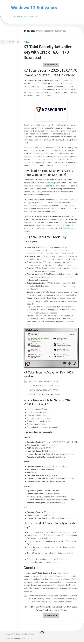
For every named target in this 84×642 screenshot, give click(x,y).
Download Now (51, 65)
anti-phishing (50, 183)
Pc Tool (26, 42)
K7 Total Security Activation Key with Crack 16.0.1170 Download (48, 52)
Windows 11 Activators (34, 7)
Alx (31, 638)
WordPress (18, 638)
